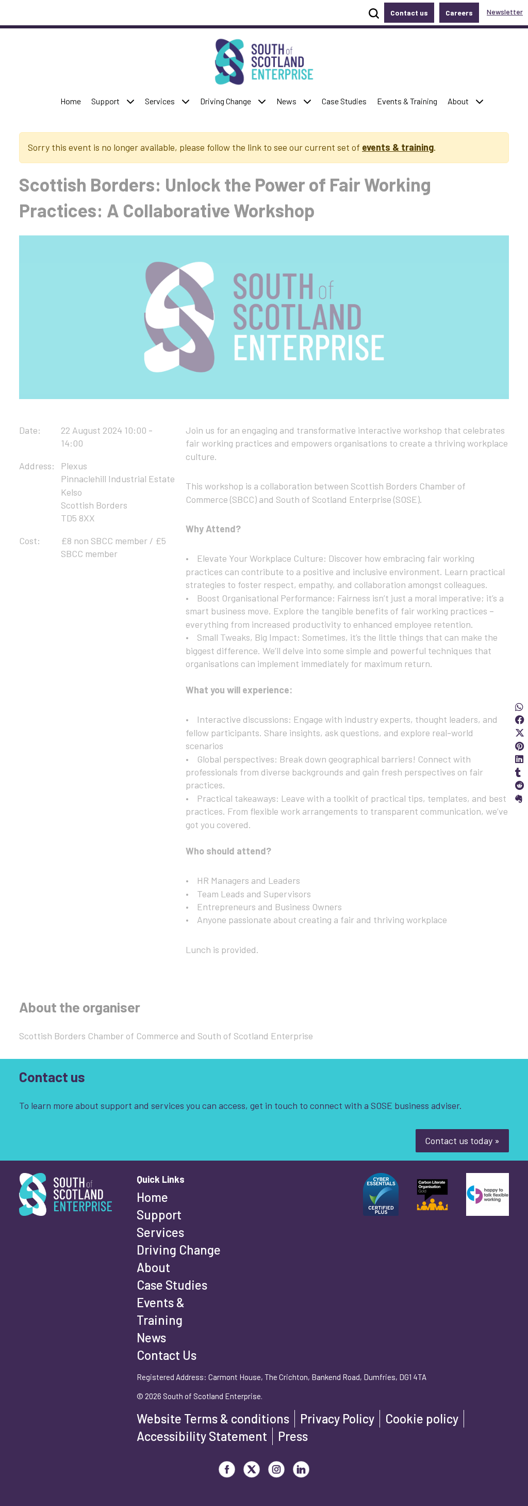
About (153, 1267)
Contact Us (166, 1355)
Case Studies (172, 1284)
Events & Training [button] (406, 101)
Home (152, 1197)
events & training (398, 147)
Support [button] (108, 101)
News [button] (289, 101)
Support (159, 1214)
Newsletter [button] (505, 11)
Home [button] (73, 101)
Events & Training (161, 1311)
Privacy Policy (337, 1418)
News (151, 1337)
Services (160, 1232)
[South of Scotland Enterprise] (65, 1197)
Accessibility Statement (202, 1436)
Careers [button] (459, 12)
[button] (130, 101)
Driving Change (179, 1249)
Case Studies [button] (344, 101)
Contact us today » (462, 1140)
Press (293, 1436)
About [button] (460, 101)
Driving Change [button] (225, 101)
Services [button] (162, 101)
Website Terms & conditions (213, 1418)
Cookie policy (421, 1418)
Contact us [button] (409, 12)
